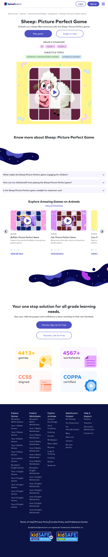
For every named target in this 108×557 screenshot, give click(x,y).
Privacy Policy (42, 522)
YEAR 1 (50, 46)
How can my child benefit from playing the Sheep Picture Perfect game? (37, 182)
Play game (38, 34)
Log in (80, 4)
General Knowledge (37, 13)
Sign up (93, 4)
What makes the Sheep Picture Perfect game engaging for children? (35, 174)
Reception (53, 13)
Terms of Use (27, 522)
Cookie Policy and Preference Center (69, 522)
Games (23, 13)
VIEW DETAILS (17, 254)
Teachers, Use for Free (54, 335)
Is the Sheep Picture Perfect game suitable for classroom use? (32, 190)
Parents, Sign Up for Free (54, 325)
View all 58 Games (54, 205)
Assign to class (70, 34)
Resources (13, 13)
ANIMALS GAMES (71, 57)
